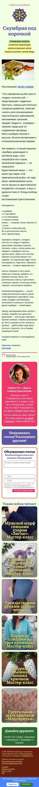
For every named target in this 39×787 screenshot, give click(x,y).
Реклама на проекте (8, 769)
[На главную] (19, 21)
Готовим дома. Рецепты (19, 41)
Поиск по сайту (7, 771)
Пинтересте (12, 740)
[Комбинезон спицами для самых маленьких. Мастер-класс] (20, 566)
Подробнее (12, 784)
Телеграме (25, 740)
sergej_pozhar (26, 86)
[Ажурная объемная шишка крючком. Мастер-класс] (20, 675)
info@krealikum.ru (27, 756)
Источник (6, 348)
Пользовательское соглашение (12, 761)
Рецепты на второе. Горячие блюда (19, 52)
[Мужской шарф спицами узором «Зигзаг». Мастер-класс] (20, 529)
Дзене (20, 737)
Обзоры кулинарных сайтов (19, 48)
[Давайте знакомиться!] (19, 374)
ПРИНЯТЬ (26, 784)
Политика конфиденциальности (12, 763)
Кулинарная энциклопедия (19, 45)
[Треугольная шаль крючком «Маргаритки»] (19, 705)
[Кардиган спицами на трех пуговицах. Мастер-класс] (20, 640)
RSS (3, 773)
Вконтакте (30, 737)
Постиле (19, 743)
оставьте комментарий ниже (19, 410)
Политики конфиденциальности (23, 487)
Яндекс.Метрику (19, 780)
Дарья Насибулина (26, 754)
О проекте (5, 767)
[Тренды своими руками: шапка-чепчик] (19, 596)
